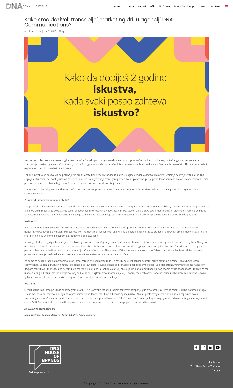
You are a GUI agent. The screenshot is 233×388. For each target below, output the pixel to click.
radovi (142, 6)
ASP (152, 6)
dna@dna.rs (214, 362)
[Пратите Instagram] (203, 347)
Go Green (164, 6)
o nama (129, 6)
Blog (61, 31)
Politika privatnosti (39, 372)
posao (202, 6)
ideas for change (184, 6)
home (116, 6)
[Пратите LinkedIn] (210, 347)
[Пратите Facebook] (196, 347)
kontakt (215, 6)
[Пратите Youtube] (218, 347)
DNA (38, 31)
